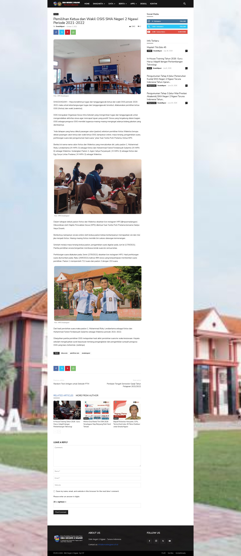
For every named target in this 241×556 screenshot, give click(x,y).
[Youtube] (169, 541)
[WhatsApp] (73, 32)
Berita (122, 4)
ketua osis (64, 353)
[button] (185, 4)
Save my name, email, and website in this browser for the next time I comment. (87, 491)
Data (111, 4)
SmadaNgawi (60, 26)
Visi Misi (170, 553)
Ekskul (143, 4)
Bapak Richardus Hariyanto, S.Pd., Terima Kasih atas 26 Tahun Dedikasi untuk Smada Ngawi (126, 424)
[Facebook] (55, 32)
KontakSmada (181, 553)
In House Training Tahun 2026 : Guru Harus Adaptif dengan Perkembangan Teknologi (66, 424)
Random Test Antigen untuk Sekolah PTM (71, 384)
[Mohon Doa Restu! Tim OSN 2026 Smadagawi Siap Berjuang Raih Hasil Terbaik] (97, 410)
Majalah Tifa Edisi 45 (156, 47)
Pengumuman (152, 85)
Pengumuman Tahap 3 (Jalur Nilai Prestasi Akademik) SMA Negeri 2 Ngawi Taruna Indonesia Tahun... (167, 96)
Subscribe (182, 32)
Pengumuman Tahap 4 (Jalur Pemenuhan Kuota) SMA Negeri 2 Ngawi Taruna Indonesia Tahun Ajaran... (166, 79)
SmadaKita (98, 4)
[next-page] (59, 431)
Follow (183, 21)
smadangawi (86, 353)
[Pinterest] (67, 32)
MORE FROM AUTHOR (87, 395)
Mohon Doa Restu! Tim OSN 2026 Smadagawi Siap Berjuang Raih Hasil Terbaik (97, 424)
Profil (163, 553)
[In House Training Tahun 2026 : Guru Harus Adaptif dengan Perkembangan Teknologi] (67, 410)
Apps (132, 4)
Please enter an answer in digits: (66, 496)
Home (86, 4)
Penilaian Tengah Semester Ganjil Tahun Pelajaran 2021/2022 (124, 385)
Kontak (153, 4)
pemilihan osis (74, 353)
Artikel (150, 51)
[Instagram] (156, 541)
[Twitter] (61, 32)
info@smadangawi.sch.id (108, 544)
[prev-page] (55, 431)
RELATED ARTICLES (63, 395)
